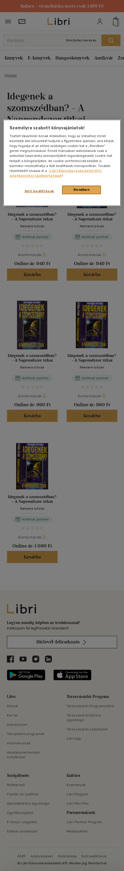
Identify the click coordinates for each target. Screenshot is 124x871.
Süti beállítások (39, 191)
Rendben (82, 190)
